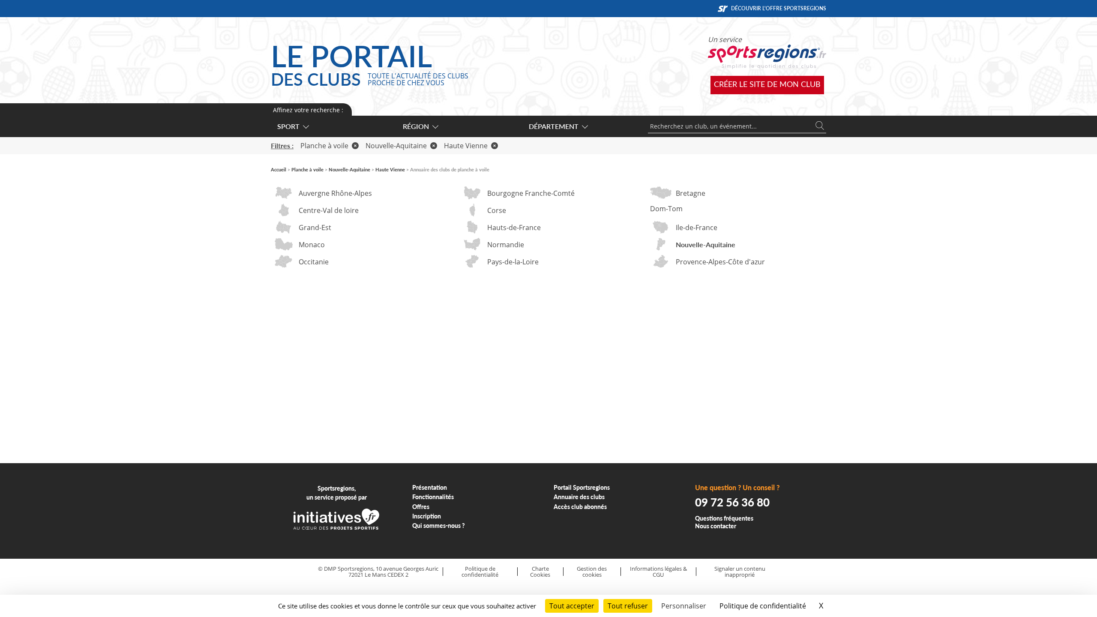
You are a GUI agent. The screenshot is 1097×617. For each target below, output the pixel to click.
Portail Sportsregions (582, 487)
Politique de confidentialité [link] (762, 606)
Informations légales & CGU (658, 572)
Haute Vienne (466, 145)
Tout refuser (628, 606)
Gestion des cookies (592, 572)
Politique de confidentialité (480, 572)
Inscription (426, 516)
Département (553, 126)
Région (416, 126)
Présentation (429, 487)
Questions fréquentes (724, 518)
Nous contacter (715, 526)
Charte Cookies (540, 572)
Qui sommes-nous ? (438, 525)
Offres (420, 506)
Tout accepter (571, 606)
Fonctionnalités (433, 496)
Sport (288, 126)
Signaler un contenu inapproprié (739, 572)
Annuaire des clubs (579, 496)
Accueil (278, 169)
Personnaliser (683, 606)
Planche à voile (324, 145)
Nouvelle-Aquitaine (396, 145)
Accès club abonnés (580, 506)
